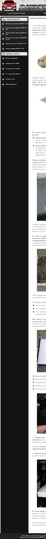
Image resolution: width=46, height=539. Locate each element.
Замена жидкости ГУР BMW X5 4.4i (16, 43)
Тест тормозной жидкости (13, 74)
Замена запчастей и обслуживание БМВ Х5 (32, 537)
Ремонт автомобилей (12, 58)
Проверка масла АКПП (12, 63)
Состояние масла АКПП (13, 68)
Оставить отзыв (10, 79)
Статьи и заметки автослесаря (16, 13)
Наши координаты (11, 84)
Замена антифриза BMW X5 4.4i (15, 48)
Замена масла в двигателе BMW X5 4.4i (17, 23)
